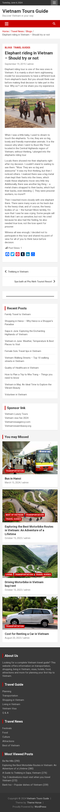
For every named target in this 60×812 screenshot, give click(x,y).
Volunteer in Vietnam (16, 394)
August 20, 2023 (13, 638)
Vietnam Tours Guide (25, 11)
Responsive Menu (54, 2)
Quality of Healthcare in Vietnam (22, 367)
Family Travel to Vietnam (18, 314)
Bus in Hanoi (13, 478)
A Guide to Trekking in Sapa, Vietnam (21, 772)
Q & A (5, 712)
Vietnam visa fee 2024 (16, 418)
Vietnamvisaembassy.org (18, 425)
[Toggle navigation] (6, 23)
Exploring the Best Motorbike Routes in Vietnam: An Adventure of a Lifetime (29, 530)
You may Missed (17, 437)
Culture (6, 736)
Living (9, 574)
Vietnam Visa (9, 708)
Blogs (8, 47)
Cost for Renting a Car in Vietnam (27, 633)
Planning (6, 691)
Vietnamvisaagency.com (17, 421)
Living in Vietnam (11, 704)
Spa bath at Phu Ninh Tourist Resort (33, 281)
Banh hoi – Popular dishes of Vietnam (22, 784)
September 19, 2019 (15, 64)
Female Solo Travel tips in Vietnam (23, 351)
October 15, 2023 (13, 538)
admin (30, 64)
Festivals (7, 728)
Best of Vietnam (14, 515)
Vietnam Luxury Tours (16, 414)
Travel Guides (21, 47)
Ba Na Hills (8, 760)
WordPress (40, 806)
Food (5, 732)
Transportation (15, 471)
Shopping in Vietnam (13, 700)
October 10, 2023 (13, 590)
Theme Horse (34, 802)
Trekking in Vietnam (18, 271)
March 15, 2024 (12, 482)
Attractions (8, 741)
